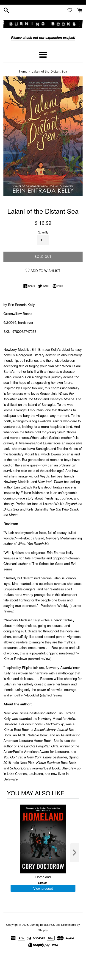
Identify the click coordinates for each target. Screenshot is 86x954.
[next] (74, 852)
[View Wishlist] (71, 10)
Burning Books (39, 924)
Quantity (43, 232)
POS (52, 924)
